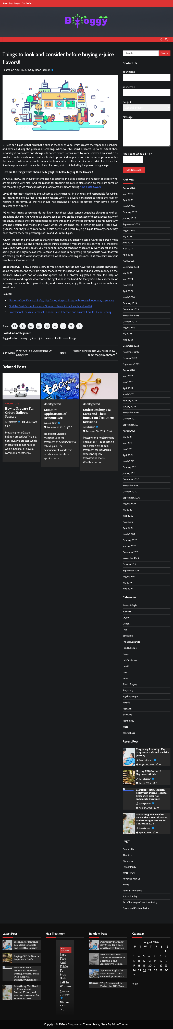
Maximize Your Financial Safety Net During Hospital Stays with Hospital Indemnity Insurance (61, 300)
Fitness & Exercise (131, 641)
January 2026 (129, 218)
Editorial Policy (130, 896)
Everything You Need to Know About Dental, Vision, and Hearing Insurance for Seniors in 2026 (152, 819)
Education (128, 635)
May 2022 (128, 382)
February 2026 (130, 212)
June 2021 (127, 443)
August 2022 (129, 370)
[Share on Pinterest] (47, 326)
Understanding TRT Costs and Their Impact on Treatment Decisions (98, 415)
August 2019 (129, 576)
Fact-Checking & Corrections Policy (140, 902)
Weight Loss (12, 404)
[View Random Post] (160, 39)
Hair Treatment (130, 660)
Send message (134, 169)
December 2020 (131, 479)
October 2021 (129, 418)
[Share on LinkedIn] (31, 326)
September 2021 (131, 424)
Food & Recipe (130, 647)
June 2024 (128, 279)
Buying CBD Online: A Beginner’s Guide (149, 773)
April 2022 (128, 388)
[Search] (166, 39)
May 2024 (128, 285)
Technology (128, 720)
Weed (125, 726)
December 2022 (131, 345)
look (65, 338)
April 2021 (128, 455)
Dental (126, 623)
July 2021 (127, 437)
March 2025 (129, 260)
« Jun (135, 983)
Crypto (126, 617)
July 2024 (127, 273)
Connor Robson (146, 760)
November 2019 (131, 558)
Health (57, 338)
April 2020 (128, 528)
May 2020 (128, 522)
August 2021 (129, 430)
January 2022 (129, 406)
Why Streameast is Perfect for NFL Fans (112, 985)
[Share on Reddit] (55, 326)
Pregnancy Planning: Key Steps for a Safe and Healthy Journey (152, 752)
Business (127, 611)
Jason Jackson (43, 69)
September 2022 (131, 364)
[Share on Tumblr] (63, 326)
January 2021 (129, 473)
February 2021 (130, 467)
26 (144, 970)
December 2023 (131, 309)
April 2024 (128, 291)
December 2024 (131, 267)
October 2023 (130, 321)
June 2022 (128, 376)
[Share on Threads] (71, 326)
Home (126, 884)
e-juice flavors (45, 338)
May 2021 (127, 449)
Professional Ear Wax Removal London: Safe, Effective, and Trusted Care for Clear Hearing (60, 312)
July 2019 (127, 582)
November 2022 (131, 352)
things (72, 338)
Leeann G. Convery (64, 993)
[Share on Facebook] (14, 326)
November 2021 (131, 412)
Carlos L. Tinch (50, 423)
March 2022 (128, 394)
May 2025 (128, 248)
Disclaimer (128, 861)
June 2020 (128, 515)
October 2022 (130, 358)
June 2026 (128, 194)
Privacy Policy (129, 866)
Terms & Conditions (132, 890)
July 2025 (127, 236)
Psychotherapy (130, 696)
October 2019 (130, 564)
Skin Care (127, 714)
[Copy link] (79, 326)
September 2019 (131, 570)
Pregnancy (128, 690)
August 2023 (129, 327)
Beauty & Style (130, 605)
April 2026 (128, 200)
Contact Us (128, 849)
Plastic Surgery (130, 684)
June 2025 (128, 242)
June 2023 (128, 339)
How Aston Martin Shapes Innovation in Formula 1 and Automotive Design (112, 959)
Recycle (126, 702)
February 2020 (130, 540)
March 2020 (129, 534)
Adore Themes (120, 1024)
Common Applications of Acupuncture (55, 414)
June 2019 (128, 588)
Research (127, 708)
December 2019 (131, 552)
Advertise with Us (131, 878)
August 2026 (129, 188)
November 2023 (131, 315)
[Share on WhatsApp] (39, 326)
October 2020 (130, 491)
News (125, 678)
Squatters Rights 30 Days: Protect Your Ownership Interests (112, 973)
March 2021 (128, 461)
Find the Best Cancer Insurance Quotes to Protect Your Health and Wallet (50, 306)
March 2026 (129, 206)
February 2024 (130, 303)
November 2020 (131, 485)
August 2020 (129, 503)
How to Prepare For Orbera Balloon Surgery (19, 412)
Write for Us (129, 872)
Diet (125, 629)
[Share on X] (22, 326)
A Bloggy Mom (73, 1024)
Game (126, 654)
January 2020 (129, 546)
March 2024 (129, 297)
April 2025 (128, 254)
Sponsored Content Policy (136, 908)
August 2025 (129, 230)
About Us (127, 855)
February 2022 (130, 400)
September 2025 (131, 224)
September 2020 (131, 497)
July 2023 (127, 333)
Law (125, 672)
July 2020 (127, 509)
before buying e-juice (23, 338)
